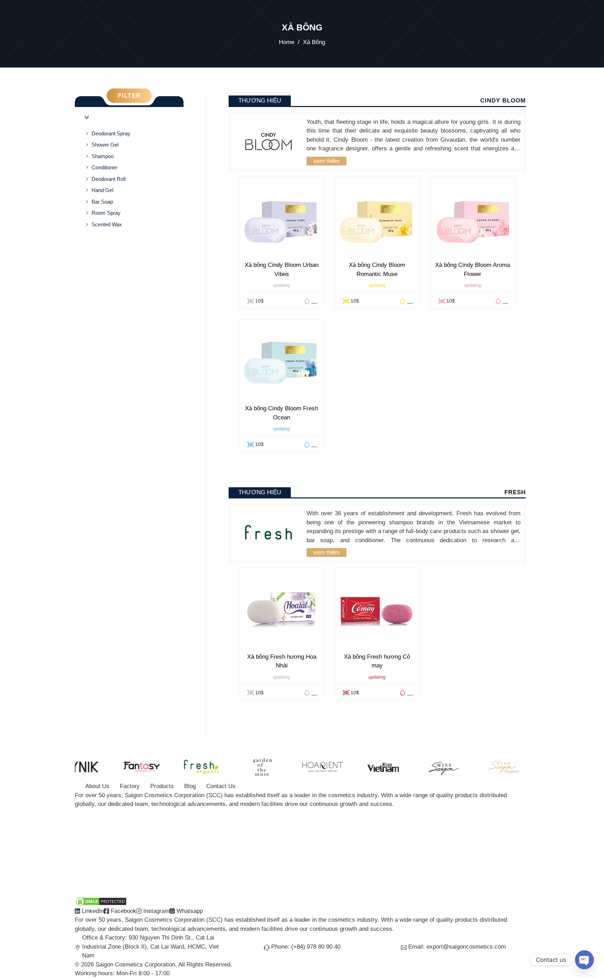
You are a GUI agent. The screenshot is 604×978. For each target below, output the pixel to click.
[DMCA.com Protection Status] (101, 901)
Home (286, 42)
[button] (129, 117)
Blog (190, 786)
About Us (97, 786)
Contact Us (221, 786)
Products (162, 786)
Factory (130, 786)
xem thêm (326, 161)
